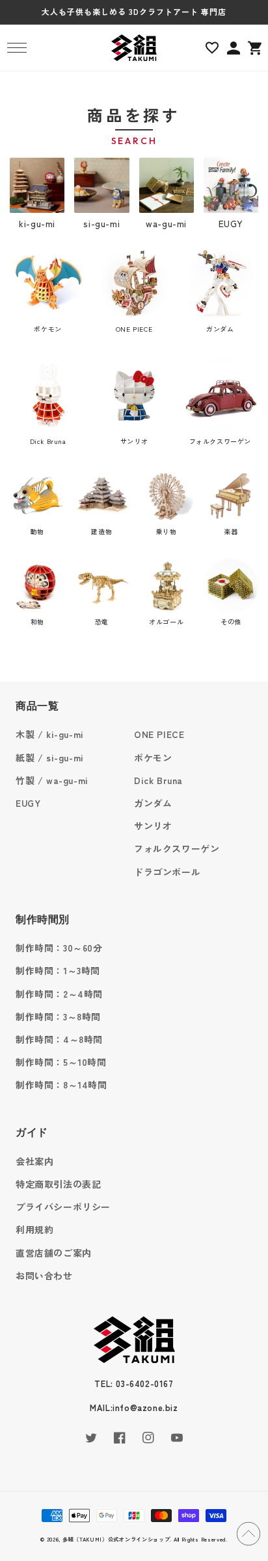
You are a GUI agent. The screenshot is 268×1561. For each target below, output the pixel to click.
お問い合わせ (44, 1275)
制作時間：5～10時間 (61, 1061)
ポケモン (47, 329)
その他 (231, 621)
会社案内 (34, 1161)
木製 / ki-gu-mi (50, 734)
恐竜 (102, 621)
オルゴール (166, 621)
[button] (16, 47)
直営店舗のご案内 (54, 1252)
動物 (37, 531)
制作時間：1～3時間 (58, 970)
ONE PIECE (134, 329)
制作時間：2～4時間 (59, 993)
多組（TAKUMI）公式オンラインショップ (116, 1539)
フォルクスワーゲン (220, 441)
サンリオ (134, 441)
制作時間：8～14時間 (61, 1084)
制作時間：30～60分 (59, 947)
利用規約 (34, 1229)
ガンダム (220, 329)
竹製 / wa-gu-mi (52, 780)
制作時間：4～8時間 (59, 1039)
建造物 (101, 531)
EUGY (231, 223)
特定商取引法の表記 (58, 1183)
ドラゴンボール (167, 871)
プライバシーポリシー (63, 1206)
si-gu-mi (101, 223)
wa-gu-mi (166, 223)
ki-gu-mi (37, 223)
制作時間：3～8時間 (58, 1016)
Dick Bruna (48, 441)
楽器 (230, 531)
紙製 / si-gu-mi (50, 757)
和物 (37, 621)
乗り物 (166, 531)
